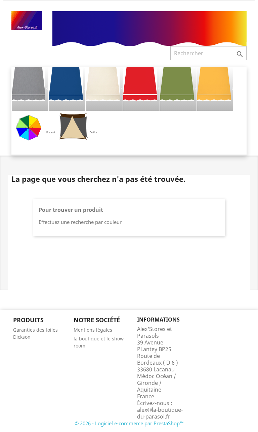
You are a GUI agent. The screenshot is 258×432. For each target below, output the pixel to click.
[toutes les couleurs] (149, 28)
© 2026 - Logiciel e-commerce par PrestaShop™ (129, 423)
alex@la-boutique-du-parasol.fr (160, 413)
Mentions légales (93, 330)
